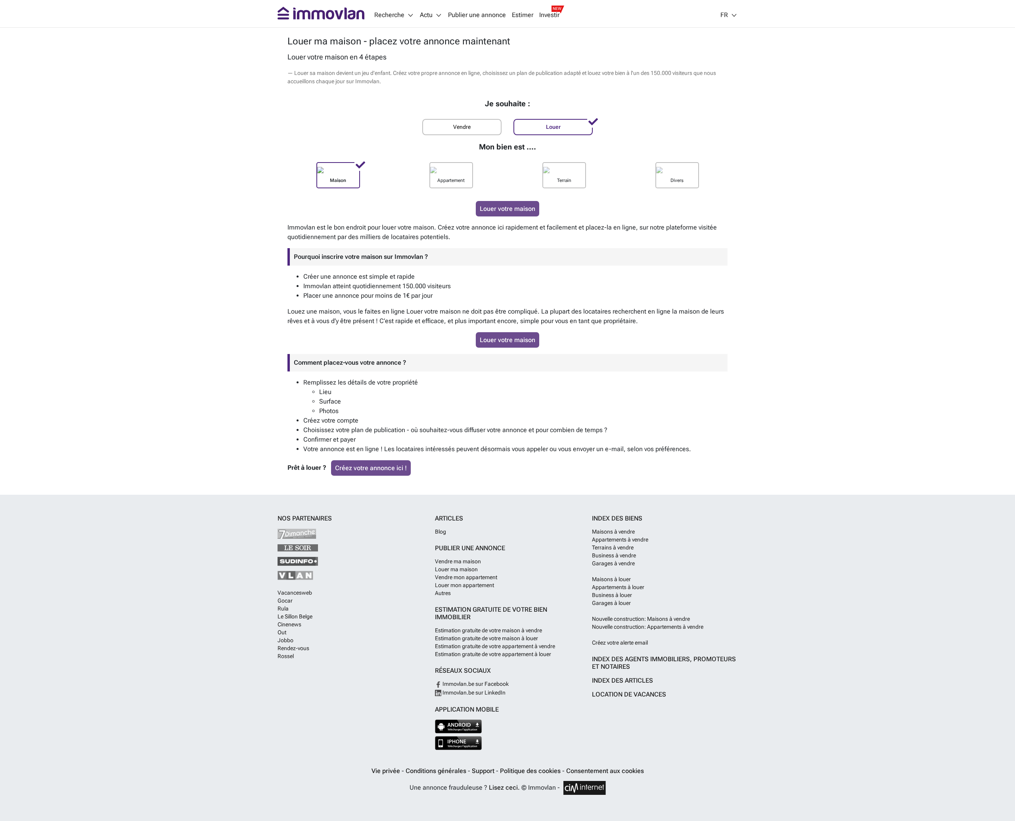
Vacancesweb (295, 592)
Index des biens (617, 518)
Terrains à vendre (613, 547)
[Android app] (458, 726)
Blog (440, 531)
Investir (549, 15)
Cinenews (289, 624)
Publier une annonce (477, 15)
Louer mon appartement (464, 585)
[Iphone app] (458, 743)
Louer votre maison (507, 208)
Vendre (462, 127)
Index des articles (622, 680)
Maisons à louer (611, 579)
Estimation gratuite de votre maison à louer (486, 638)
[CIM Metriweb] (584, 788)
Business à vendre (614, 555)
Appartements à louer (618, 587)
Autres (443, 593)
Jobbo (285, 640)
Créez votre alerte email (620, 642)
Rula (283, 608)
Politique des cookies (531, 771)
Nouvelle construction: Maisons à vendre (641, 619)
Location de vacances (629, 694)
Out (282, 632)
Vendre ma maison (458, 561)
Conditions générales (437, 771)
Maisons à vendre (613, 531)
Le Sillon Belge (295, 616)
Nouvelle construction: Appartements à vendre (647, 627)
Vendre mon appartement (466, 577)
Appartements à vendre (620, 539)
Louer (553, 127)
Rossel (286, 656)
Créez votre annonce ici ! (371, 468)
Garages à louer (611, 603)
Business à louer (612, 595)
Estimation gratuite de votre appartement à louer (493, 654)
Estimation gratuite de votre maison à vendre (488, 630)
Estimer (522, 15)
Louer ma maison (456, 569)
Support (484, 771)
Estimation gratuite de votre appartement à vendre (495, 646)
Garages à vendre (613, 563)
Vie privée (387, 771)
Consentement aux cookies (605, 771)
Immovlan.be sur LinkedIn (473, 692)
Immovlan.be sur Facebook (475, 684)
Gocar (285, 600)
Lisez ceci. (504, 787)
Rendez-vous (293, 648)
